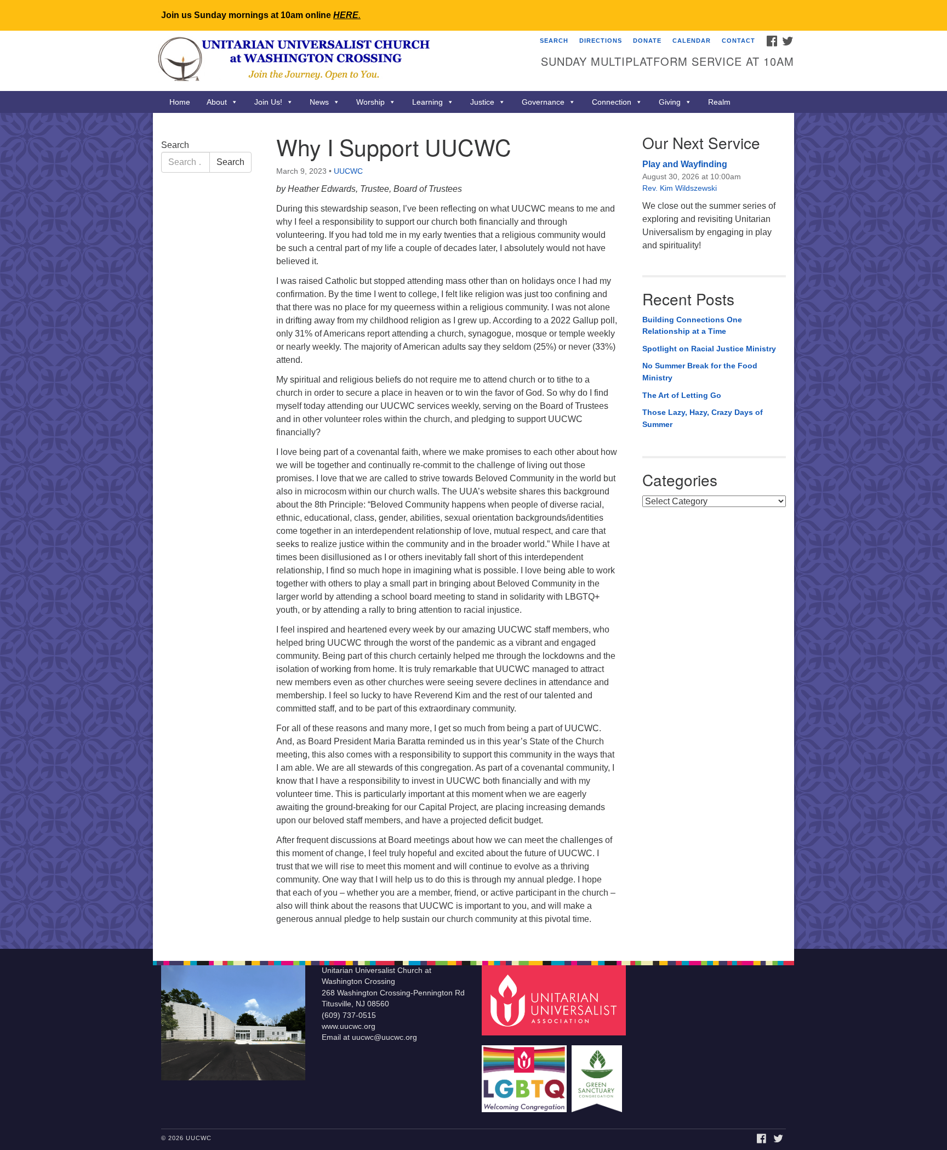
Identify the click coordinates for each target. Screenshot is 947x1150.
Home (179, 102)
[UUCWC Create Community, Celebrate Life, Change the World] (340, 61)
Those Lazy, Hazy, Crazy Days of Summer (702, 418)
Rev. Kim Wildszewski (679, 188)
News (319, 102)
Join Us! (268, 102)
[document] (473, 531)
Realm (719, 102)
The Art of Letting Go (681, 395)
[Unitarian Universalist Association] (555, 999)
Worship (370, 102)
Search (554, 40)
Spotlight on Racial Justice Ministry (709, 348)
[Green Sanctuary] (598, 1073)
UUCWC (348, 171)
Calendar (691, 40)
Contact (738, 40)
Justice (482, 102)
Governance (543, 102)
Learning (427, 102)
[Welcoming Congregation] (525, 1073)
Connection (611, 102)
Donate (647, 40)
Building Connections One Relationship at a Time (692, 325)
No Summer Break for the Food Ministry (699, 371)
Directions (600, 40)
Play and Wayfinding (684, 164)
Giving (670, 102)
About (217, 102)
